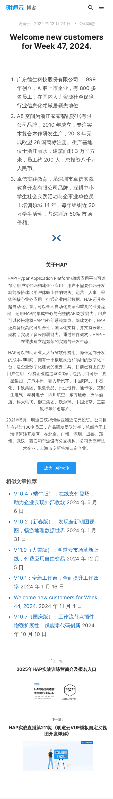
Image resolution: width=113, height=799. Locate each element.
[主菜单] (101, 7)
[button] (58, 237)
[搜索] (90, 7)
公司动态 (87, 23)
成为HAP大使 (56, 467)
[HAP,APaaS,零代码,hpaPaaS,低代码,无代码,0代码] (21, 7)
